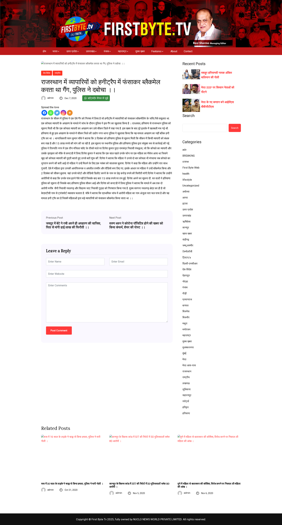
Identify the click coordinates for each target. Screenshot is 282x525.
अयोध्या (185, 191)
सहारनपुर (186, 395)
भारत (55, 51)
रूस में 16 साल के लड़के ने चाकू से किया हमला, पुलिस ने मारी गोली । (72, 483)
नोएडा (185, 281)
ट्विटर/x (186, 257)
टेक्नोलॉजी (187, 251)
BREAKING (188, 155)
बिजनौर (185, 317)
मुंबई (184, 353)
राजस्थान (186, 371)
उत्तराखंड (90, 51)
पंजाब (106, 51)
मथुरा (184, 323)
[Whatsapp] (51, 113)
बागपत (185, 305)
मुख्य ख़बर (140, 51)
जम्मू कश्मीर (187, 245)
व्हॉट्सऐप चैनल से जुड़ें (97, 98)
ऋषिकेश (186, 221)
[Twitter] (57, 113)
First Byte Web (190, 167)
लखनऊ (186, 383)
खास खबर (187, 233)
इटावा (185, 203)
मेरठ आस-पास (189, 365)
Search (188, 115)
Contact (188, 51)
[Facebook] (44, 113)
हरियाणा (186, 413)
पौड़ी (184, 293)
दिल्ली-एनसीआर (189, 263)
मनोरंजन (186, 329)
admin (50, 98)
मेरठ (184, 359)
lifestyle (187, 179)
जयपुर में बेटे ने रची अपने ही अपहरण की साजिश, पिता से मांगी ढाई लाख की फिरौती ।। (73, 225)
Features (156, 51)
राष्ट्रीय (57, 73)
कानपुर (185, 227)
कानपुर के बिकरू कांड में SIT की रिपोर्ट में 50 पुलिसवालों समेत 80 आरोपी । (139, 485)
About (174, 51)
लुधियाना (186, 389)
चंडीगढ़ (185, 239)
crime (185, 161)
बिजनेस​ (185, 311)
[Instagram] (63, 113)
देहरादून (186, 275)
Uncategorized (190, 185)
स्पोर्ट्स (185, 401)
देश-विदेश (46, 73)
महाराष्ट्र (122, 51)
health (185, 173)
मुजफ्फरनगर (188, 347)
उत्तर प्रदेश (71, 51)
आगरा (185, 197)
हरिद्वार (185, 407)
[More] (70, 113)
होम (44, 51)
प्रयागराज (187, 299)
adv (184, 149)
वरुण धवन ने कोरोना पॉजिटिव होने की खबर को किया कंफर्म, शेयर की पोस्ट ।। (136, 225)
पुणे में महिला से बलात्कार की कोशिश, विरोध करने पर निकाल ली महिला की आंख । (209, 485)
